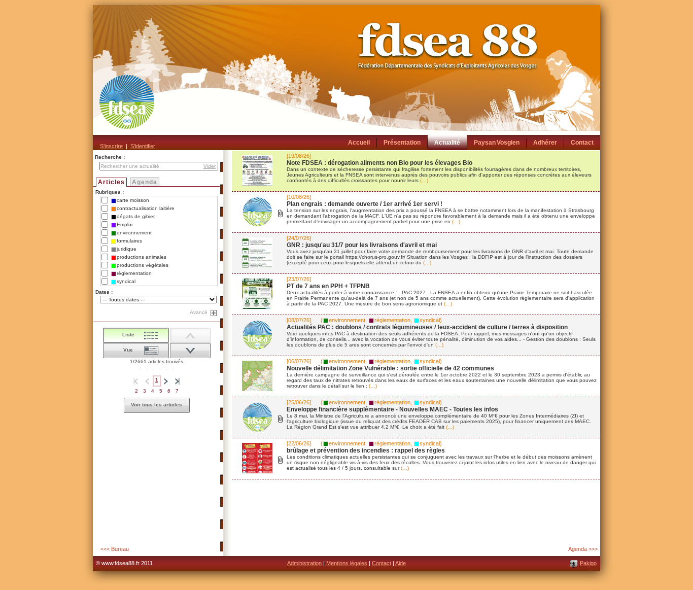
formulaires (129, 241)
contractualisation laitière (146, 208)
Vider (209, 166)
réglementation (134, 273)
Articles (111, 182)
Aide (400, 563)
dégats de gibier (136, 216)
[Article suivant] (190, 335)
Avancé (198, 312)
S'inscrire (111, 146)
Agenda (144, 182)
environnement (134, 232)
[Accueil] (346, 77)
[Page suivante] (166, 381)
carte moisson (133, 200)
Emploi (124, 224)
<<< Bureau (114, 549)
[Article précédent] (190, 350)
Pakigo (588, 563)
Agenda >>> (583, 549)
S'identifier (142, 146)
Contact (381, 563)
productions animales (141, 257)
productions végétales (142, 265)
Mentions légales (346, 563)
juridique (126, 249)
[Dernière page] (177, 381)
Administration (304, 563)
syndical (126, 281)
